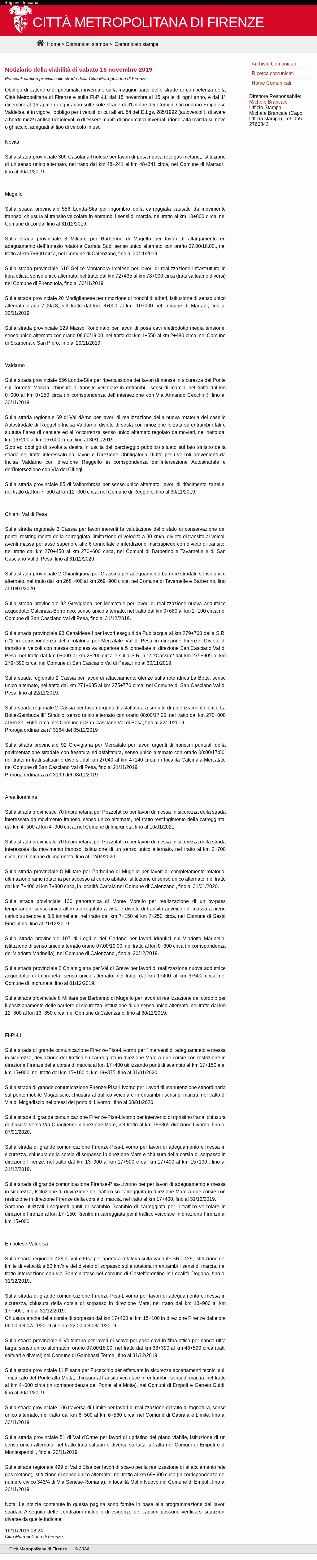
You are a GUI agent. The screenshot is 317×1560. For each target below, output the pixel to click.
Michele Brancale (268, 102)
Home (53, 44)
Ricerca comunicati (273, 73)
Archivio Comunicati (274, 63)
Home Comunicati (271, 83)
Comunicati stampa (87, 44)
